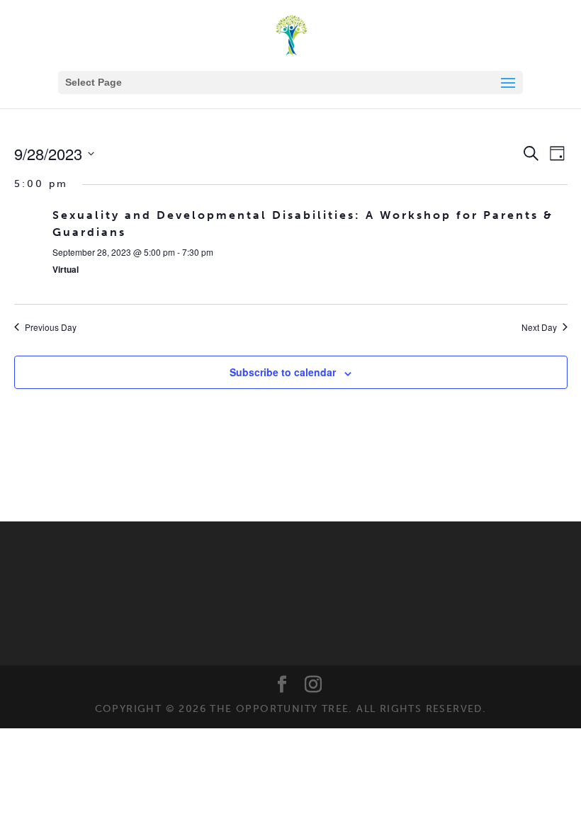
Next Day (539, 327)
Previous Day (51, 327)
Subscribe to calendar (283, 372)
